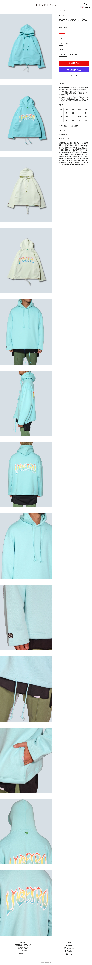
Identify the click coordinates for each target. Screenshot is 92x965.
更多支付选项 (74, 75)
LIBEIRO (48, 962)
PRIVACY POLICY (22, 948)
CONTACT (23, 953)
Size (60, 38)
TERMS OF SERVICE (23, 945)
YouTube (70, 951)
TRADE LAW (22, 951)
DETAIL (62, 83)
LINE (70, 954)
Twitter (70, 945)
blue (63, 54)
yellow (74, 54)
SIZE (61, 105)
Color (61, 49)
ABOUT (23, 942)
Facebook (70, 942)
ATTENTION (64, 138)
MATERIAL (63, 130)
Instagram (70, 948)
